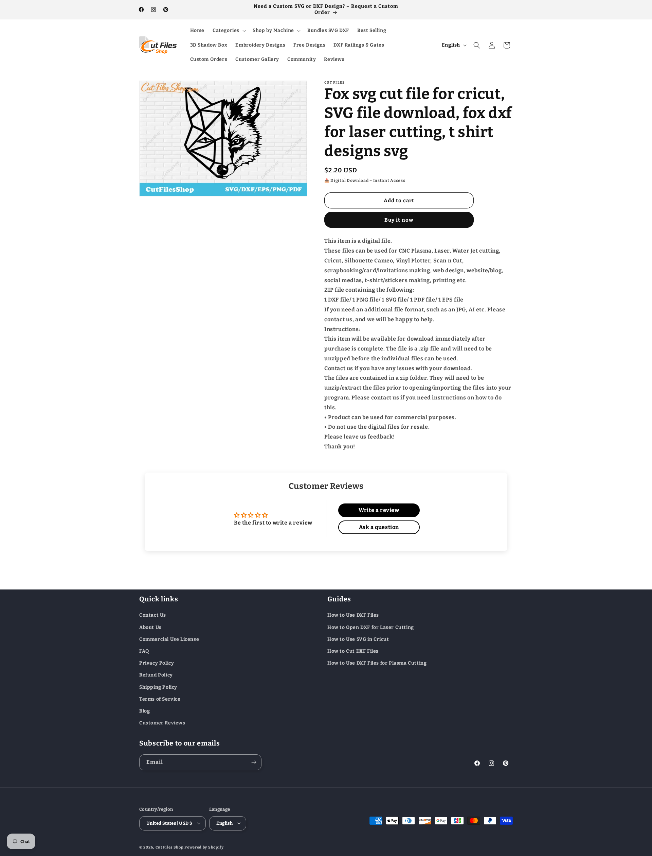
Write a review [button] (379, 510)
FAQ (144, 651)
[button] (229, 30)
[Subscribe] (253, 762)
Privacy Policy (156, 663)
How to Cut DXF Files (353, 651)
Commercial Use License (169, 639)
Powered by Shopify (204, 847)
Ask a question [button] (379, 527)
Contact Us (152, 615)
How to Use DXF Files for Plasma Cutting (377, 663)
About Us (150, 627)
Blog (144, 711)
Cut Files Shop (170, 847)
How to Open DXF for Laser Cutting (370, 627)
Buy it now (399, 220)
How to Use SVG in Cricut (358, 639)
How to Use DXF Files (353, 615)
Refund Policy (156, 675)
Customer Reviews (162, 722)
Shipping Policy (158, 687)
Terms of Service (160, 699)
